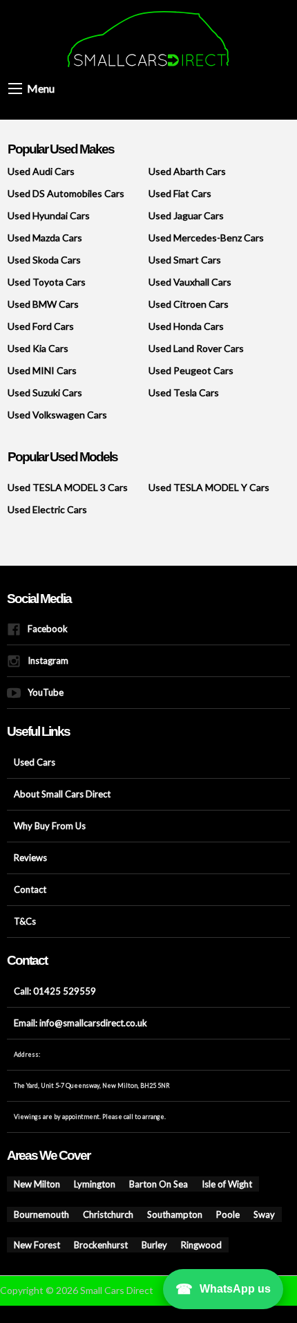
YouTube (39, 692)
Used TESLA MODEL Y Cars (208, 487)
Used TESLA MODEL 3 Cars (68, 487)
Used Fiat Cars (179, 193)
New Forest (197, 1215)
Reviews (27, 858)
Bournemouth (239, 1185)
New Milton (32, 1185)
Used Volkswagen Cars (57, 414)
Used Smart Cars (184, 260)
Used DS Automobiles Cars (66, 193)
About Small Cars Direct (49, 794)
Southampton (86, 1215)
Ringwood (62, 1246)
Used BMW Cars (43, 304)
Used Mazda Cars (45, 237)
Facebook (41, 629)
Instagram (43, 661)
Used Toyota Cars (47, 282)
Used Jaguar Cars (186, 215)
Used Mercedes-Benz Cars (206, 237)
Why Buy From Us (40, 826)
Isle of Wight (185, 1185)
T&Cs (21, 921)
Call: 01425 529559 (41, 991)
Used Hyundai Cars (49, 215)
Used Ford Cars (41, 326)
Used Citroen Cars (188, 304)
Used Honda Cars (186, 326)
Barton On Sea (131, 1185)
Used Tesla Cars (183, 392)
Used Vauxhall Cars (189, 282)
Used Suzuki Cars (45, 392)
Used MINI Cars (42, 370)
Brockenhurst (250, 1215)
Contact (25, 890)
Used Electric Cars (47, 509)
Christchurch (33, 1215)
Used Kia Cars (38, 348)
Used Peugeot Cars (190, 370)
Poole (128, 1215)
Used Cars (29, 762)
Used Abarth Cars (187, 171)
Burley (24, 1246)
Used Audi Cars (41, 171)
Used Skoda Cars (44, 260)
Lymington (80, 1185)
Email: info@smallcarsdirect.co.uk (63, 1023)
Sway (158, 1215)
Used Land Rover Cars (196, 348)
